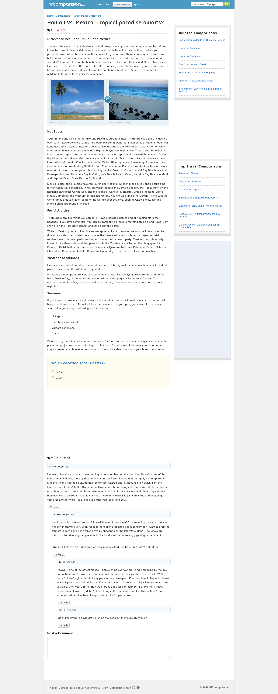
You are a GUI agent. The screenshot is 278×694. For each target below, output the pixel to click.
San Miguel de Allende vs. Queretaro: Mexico (202, 40)
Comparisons (63, 16)
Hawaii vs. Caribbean (190, 56)
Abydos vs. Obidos (188, 173)
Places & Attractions (91, 16)
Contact (63, 688)
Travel (75, 16)
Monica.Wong (124, 123)
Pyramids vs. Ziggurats (190, 189)
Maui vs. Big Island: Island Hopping (197, 72)
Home (50, 16)
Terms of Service (79, 688)
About (53, 688)
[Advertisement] (79, 418)
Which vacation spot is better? (78, 363)
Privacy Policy (99, 688)
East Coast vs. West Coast (192, 64)
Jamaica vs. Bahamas (190, 181)
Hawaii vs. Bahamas (189, 48)
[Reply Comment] (54, 508)
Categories (116, 688)
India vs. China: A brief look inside (196, 80)
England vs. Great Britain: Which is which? (200, 206)
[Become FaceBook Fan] (138, 687)
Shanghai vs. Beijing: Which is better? (198, 197)
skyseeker (62, 123)
